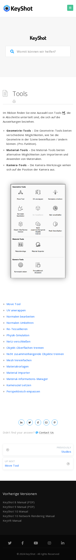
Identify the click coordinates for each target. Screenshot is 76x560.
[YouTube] (36, 543)
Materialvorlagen (17, 366)
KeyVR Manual (12, 520)
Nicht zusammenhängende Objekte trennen (35, 354)
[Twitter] (9, 543)
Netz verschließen (18, 341)
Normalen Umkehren (20, 323)
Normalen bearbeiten (20, 316)
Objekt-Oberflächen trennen (25, 347)
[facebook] (38, 422)
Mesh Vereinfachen (19, 360)
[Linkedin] (62, 543)
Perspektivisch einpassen (23, 391)
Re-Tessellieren (17, 329)
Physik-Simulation (17, 335)
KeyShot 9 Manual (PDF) (19, 507)
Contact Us (46, 432)
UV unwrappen (16, 310)
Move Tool (13, 304)
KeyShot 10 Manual (15, 511)
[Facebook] (22, 543)
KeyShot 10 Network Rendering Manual (29, 516)
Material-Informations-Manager (27, 379)
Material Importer (18, 372)
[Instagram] (49, 543)
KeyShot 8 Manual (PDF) (19, 502)
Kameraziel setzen (18, 385)
